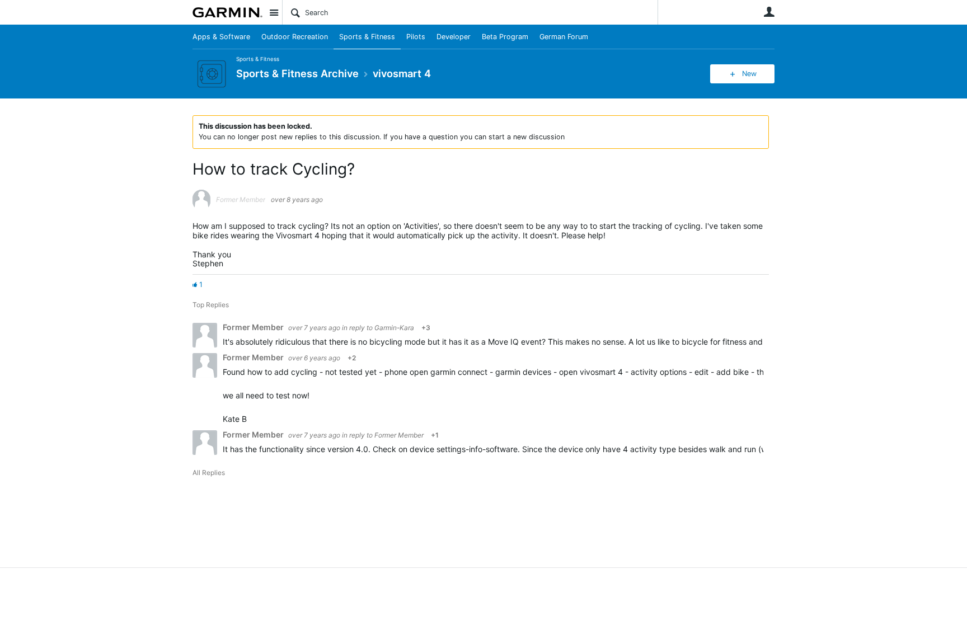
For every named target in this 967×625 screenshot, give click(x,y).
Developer (453, 36)
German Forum (563, 36)
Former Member (399, 435)
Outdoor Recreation (294, 36)
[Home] (227, 12)
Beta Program (505, 36)
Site (273, 12)
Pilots (415, 36)
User (768, 11)
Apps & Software (221, 36)
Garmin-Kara (394, 327)
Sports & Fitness (367, 36)
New (749, 73)
